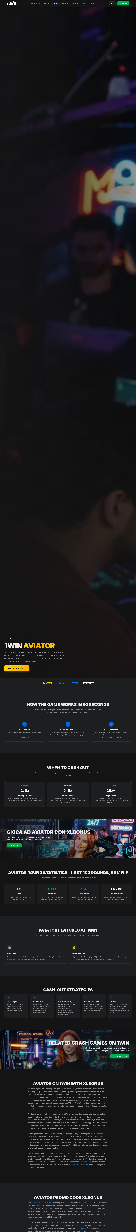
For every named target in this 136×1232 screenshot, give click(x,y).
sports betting (81, 1228)
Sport (45, 3)
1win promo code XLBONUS (41, 1203)
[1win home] (12, 3)
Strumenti (75, 3)
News (93, 3)
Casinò (55, 3)
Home (6, 639)
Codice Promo (35, 3)
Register (123, 3)
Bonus (64, 3)
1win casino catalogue (80, 1165)
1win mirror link (86, 1162)
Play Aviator (14, 845)
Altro (84, 3)
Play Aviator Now (16, 668)
